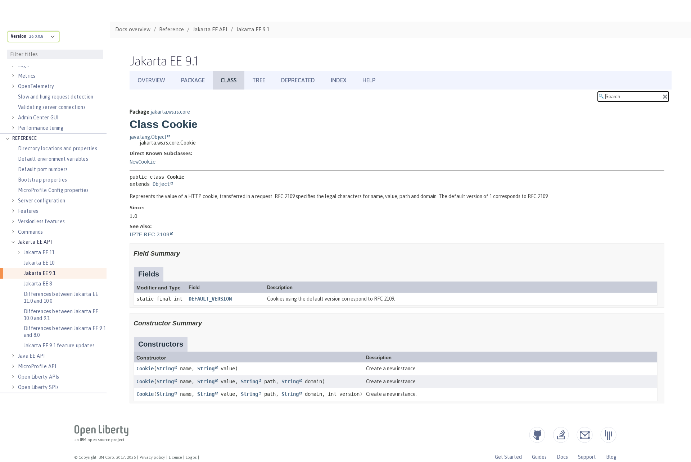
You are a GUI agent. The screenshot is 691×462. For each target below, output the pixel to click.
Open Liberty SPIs (38, 387)
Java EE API (31, 356)
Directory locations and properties (57, 148)
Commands (30, 232)
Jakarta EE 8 (38, 284)
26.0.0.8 (36, 36)
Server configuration (41, 200)
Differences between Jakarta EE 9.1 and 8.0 (65, 331)
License (175, 457)
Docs (562, 457)
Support (587, 457)
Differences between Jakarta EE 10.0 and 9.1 (61, 314)
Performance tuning (41, 128)
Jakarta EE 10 (39, 263)
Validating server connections (52, 107)
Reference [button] (24, 138)
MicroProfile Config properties (53, 190)
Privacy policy (152, 457)
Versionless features (41, 221)
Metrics (26, 76)
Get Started (508, 457)
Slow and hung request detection (55, 97)
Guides (539, 457)
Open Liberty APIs (38, 377)
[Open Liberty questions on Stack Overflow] (561, 435)
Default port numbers (43, 169)
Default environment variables (53, 159)
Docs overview (132, 29)
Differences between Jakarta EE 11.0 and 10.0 (61, 297)
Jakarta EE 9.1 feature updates (59, 345)
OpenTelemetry (36, 86)
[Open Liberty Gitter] (608, 435)
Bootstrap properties (42, 180)
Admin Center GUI (38, 117)
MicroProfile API (37, 366)
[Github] (537, 435)
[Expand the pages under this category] (13, 76)
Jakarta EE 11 (39, 252)
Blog (611, 457)
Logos (191, 457)
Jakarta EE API (35, 242)
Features (28, 211)
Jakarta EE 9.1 (39, 273)
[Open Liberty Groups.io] (585, 435)
